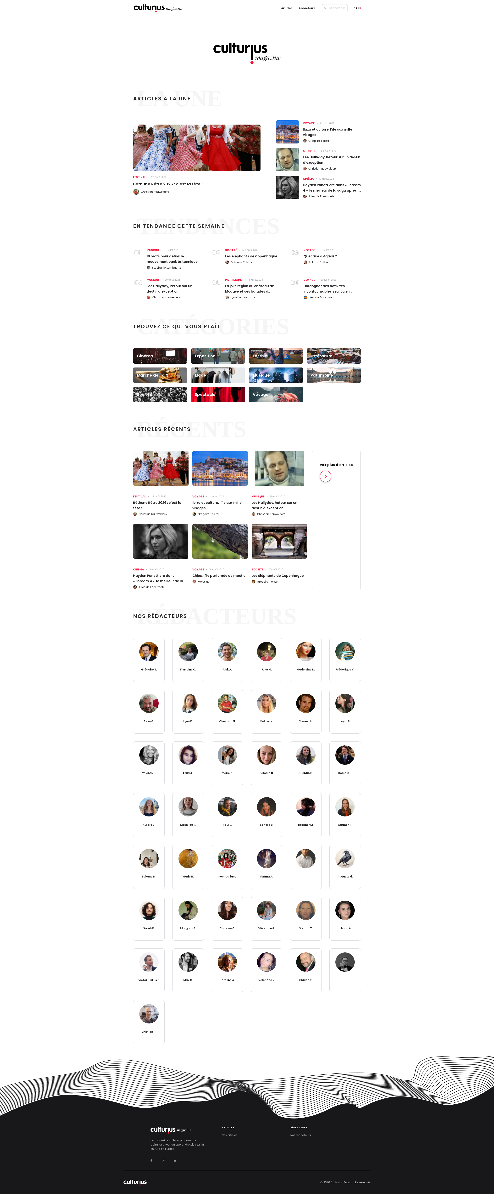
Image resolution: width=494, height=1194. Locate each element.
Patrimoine (233, 280)
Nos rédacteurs (300, 1135)
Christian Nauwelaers (155, 192)
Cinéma (308, 179)
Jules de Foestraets (321, 196)
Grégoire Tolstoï (319, 141)
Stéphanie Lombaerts (166, 268)
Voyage (309, 123)
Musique (309, 151)
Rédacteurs (307, 8)
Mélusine (204, 582)
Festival (139, 177)
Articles (287, 8)
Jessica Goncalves (321, 297)
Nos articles (229, 1135)
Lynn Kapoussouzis (243, 297)
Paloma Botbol (318, 262)
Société (231, 250)
